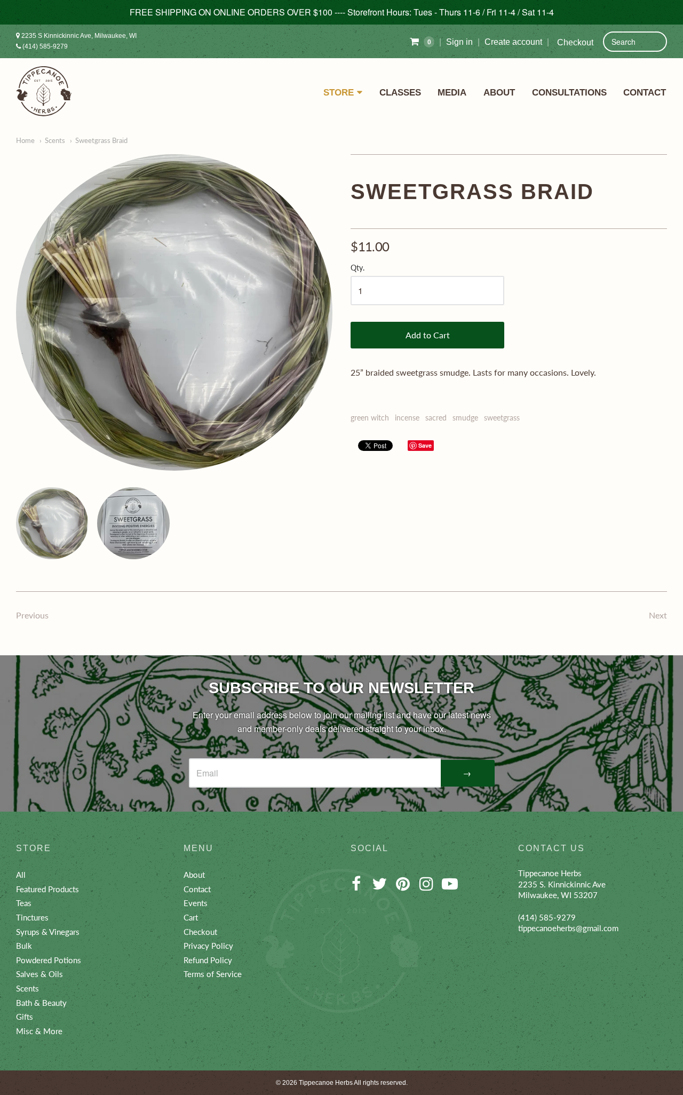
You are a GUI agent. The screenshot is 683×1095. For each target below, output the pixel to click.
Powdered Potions (48, 960)
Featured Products (47, 889)
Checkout (575, 42)
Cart (191, 917)
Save (425, 445)
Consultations (569, 92)
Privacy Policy (208, 945)
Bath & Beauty (41, 1002)
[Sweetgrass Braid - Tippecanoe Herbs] (174, 312)
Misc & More (39, 1031)
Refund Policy (208, 960)
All (21, 874)
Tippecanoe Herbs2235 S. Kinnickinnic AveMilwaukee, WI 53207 (562, 884)
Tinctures (32, 917)
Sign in (459, 41)
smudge (465, 417)
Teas (23, 903)
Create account (513, 41)
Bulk (24, 945)
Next (658, 615)
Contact (644, 92)
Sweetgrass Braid (101, 140)
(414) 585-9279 (44, 46)
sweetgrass (502, 417)
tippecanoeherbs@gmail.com (568, 928)
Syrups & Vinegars (48, 932)
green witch (370, 417)
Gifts (24, 1016)
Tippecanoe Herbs (326, 1082)
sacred (436, 417)
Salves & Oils (39, 974)
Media (452, 92)
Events (196, 903)
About (499, 92)
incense (407, 417)
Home (25, 140)
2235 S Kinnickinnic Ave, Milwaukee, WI (78, 35)
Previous (32, 615)
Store (338, 92)
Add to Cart (428, 335)
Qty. (357, 268)
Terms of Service (213, 974)
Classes (400, 92)
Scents (55, 140)
